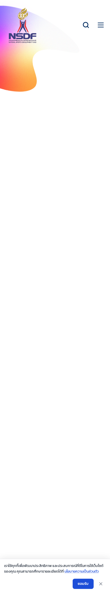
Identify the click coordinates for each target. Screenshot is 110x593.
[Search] (86, 25)
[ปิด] (101, 584)
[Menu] (101, 25)
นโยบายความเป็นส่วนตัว (81, 571)
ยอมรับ (83, 583)
